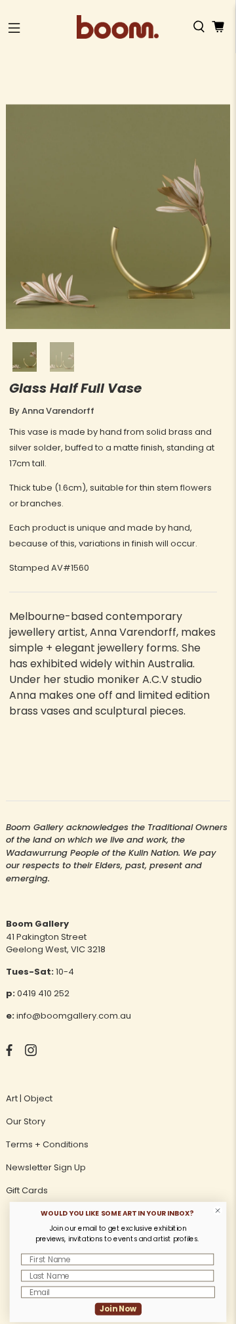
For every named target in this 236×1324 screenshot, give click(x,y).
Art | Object (29, 1098)
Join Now (118, 1308)
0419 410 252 (43, 993)
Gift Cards (27, 1190)
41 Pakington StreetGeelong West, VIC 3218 (56, 943)
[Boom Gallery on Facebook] (9, 1053)
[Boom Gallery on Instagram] (31, 1053)
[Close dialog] (218, 1211)
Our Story (25, 1121)
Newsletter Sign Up (46, 1167)
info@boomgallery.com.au (73, 1015)
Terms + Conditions (47, 1144)
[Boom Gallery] (118, 27)
